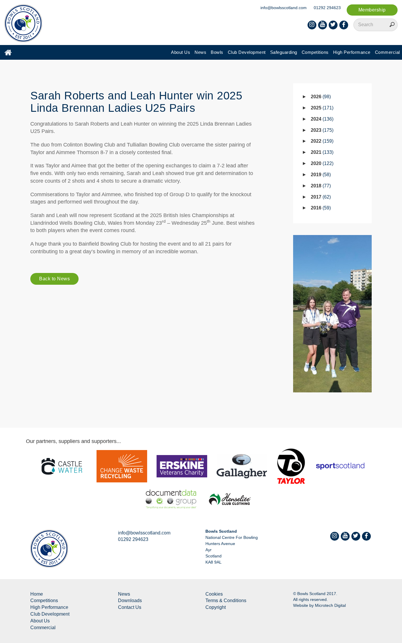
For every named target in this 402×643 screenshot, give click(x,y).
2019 (320, 174)
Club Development (247, 52)
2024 (321, 118)
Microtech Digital (330, 605)
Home (36, 594)
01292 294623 (327, 7)
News (200, 52)
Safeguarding (283, 52)
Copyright (215, 607)
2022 (321, 141)
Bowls (217, 52)
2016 (320, 207)
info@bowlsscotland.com (283, 7)
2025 (321, 107)
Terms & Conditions (225, 600)
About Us (180, 52)
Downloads (130, 600)
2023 (321, 130)
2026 (320, 96)
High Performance (352, 52)
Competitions (315, 52)
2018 (320, 185)
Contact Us (129, 607)
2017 (320, 196)
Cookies (214, 594)
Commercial (387, 52)
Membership (372, 9)
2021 (321, 152)
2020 (321, 163)
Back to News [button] (54, 278)
